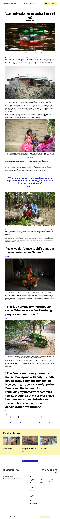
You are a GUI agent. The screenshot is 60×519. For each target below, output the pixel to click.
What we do (32, 482)
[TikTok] (56, 472)
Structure (44, 417)
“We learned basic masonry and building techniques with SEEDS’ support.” (29, 448)
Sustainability (33, 487)
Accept (42, 516)
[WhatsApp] (40, 422)
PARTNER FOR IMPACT (50, 3)
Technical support (32, 496)
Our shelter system (27, 3)
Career (50, 481)
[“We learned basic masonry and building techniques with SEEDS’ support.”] (30, 440)
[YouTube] (51, 470)
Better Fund (32, 508)
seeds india (32, 417)
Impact (31, 485)
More (34, 3)
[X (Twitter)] (20, 422)
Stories (33, 20)
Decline (47, 516)
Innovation (32, 490)
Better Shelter (14, 417)
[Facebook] (10, 422)
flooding (21, 417)
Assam (7, 417)
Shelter (38, 417)
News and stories (43, 484)
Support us (32, 505)
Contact (51, 479)
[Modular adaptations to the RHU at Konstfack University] (11, 440)
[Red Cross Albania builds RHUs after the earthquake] (48, 440)
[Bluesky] (56, 470)
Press (41, 487)
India (26, 417)
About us (41, 479)
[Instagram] (48, 470)
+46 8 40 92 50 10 (8, 481)
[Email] (50, 422)
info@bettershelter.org (9, 476)
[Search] (41, 3)
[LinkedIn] (30, 422)
